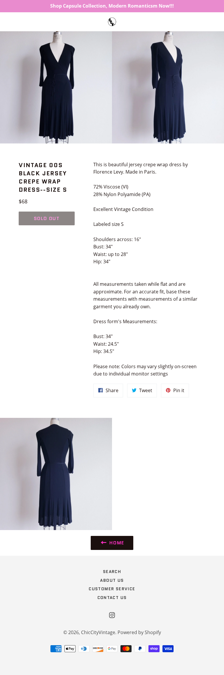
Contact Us (112, 597)
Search (112, 571)
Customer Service (112, 589)
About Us (112, 580)
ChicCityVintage (98, 632)
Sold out (47, 218)
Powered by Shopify (139, 632)
